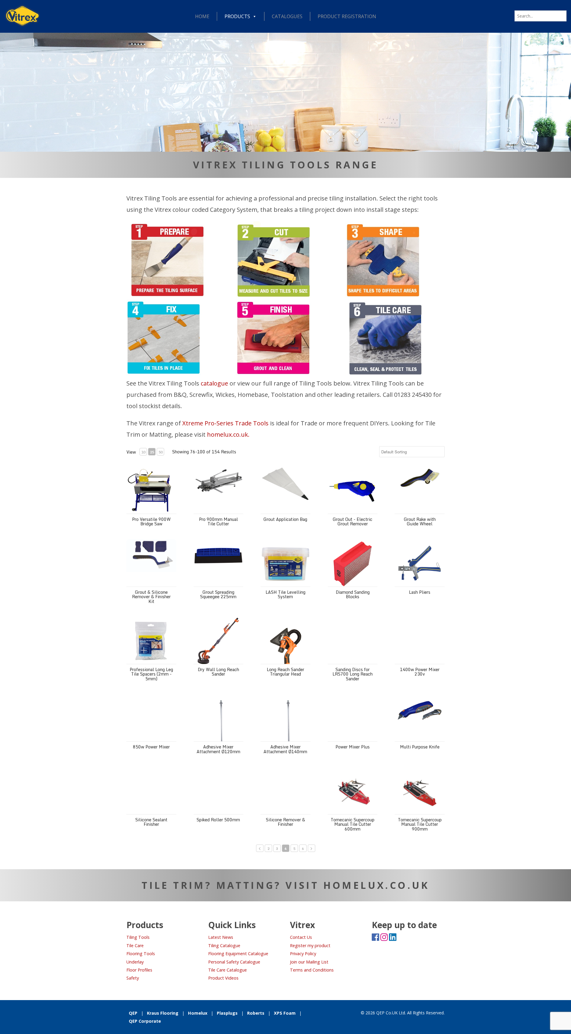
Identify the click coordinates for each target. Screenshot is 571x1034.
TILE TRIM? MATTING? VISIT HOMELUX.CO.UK (285, 885)
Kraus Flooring (162, 1013)
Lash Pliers (419, 592)
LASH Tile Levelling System (285, 594)
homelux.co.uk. (228, 434)
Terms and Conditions (312, 970)
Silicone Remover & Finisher (285, 822)
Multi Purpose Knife (420, 746)
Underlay (135, 962)
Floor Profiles (139, 970)
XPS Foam (285, 1013)
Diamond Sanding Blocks (353, 594)
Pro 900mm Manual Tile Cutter (218, 521)
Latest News (220, 937)
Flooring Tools (140, 953)
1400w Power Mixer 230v (420, 671)
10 (143, 452)
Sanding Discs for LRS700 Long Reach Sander (352, 674)
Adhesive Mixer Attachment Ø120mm (218, 749)
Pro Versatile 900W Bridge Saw (151, 521)
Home (202, 16)
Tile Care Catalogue (227, 970)
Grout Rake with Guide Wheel (420, 521)
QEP (133, 1013)
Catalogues (287, 16)
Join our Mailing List (309, 962)
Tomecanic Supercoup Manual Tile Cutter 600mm (352, 824)
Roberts (255, 1013)
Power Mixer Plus (352, 746)
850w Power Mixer (151, 746)
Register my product (310, 945)
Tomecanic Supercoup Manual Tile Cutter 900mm (420, 824)
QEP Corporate (145, 1021)
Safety (132, 978)
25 (152, 452)
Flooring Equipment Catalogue (238, 953)
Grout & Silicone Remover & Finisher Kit (151, 597)
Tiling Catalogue (224, 945)
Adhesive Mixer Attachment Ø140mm (285, 749)
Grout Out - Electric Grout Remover (352, 521)
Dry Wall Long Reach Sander (218, 671)
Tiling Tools (138, 937)
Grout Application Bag (285, 519)
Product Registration (347, 16)
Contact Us (301, 937)
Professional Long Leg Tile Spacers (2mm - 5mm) (151, 674)
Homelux (197, 1013)
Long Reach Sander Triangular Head (285, 671)
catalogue (214, 383)
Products (237, 16)
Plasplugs (227, 1013)
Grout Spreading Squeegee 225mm (218, 594)
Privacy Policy (303, 953)
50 (161, 452)
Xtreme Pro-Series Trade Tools (225, 423)
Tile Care (135, 945)
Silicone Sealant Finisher (151, 822)
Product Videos (223, 978)
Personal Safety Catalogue (234, 962)
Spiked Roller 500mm (218, 819)
